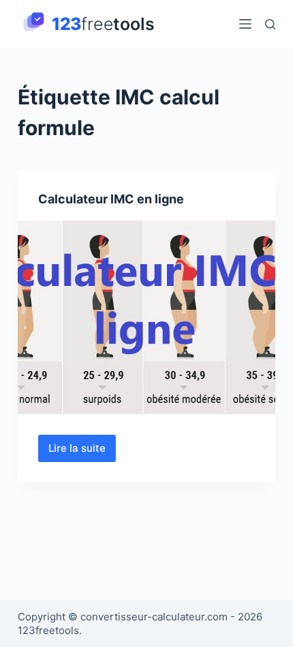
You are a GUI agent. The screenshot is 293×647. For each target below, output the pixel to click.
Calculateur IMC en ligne (111, 199)
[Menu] (245, 24)
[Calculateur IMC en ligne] (146, 317)
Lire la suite (82, 452)
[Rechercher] (270, 24)
